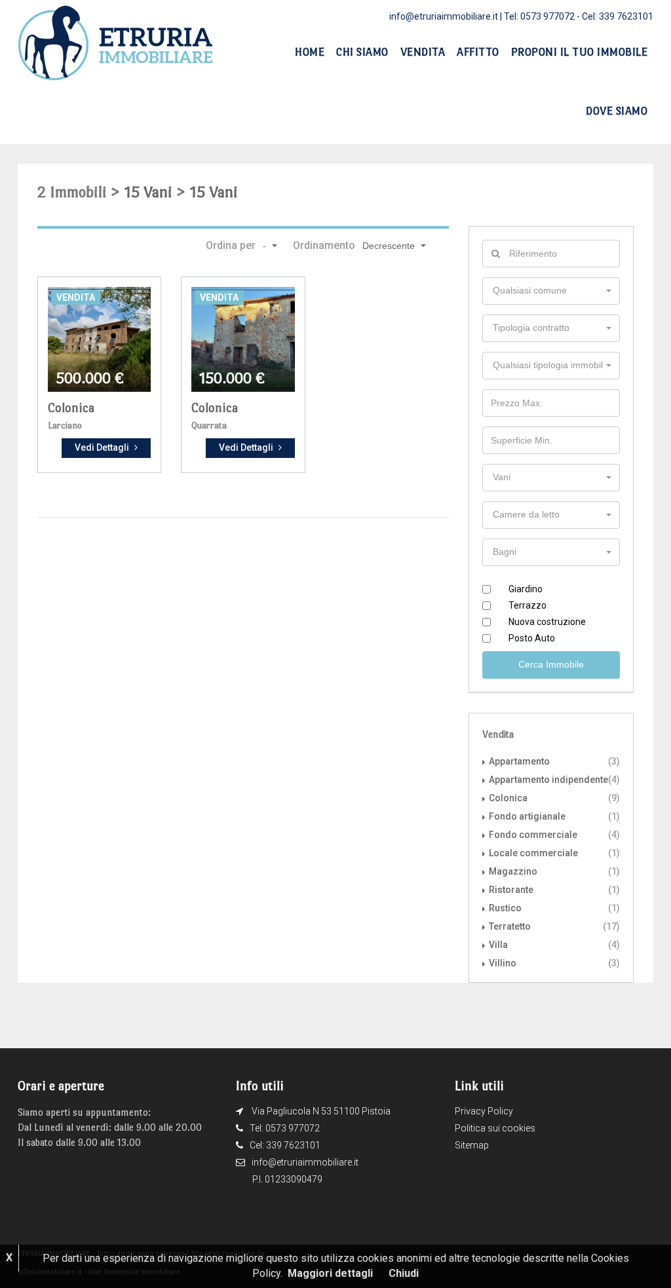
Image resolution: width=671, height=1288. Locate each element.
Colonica (71, 408)
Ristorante (511, 889)
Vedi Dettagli (102, 447)
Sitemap (472, 1145)
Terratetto (510, 926)
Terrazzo (527, 605)
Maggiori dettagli (330, 1273)
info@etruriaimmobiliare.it (443, 16)
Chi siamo (362, 52)
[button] (269, 245)
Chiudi (404, 1273)
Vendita (423, 52)
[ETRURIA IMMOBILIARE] (116, 42)
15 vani (148, 191)
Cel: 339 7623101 (617, 16)
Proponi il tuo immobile (579, 52)
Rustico (505, 908)
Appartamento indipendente (548, 779)
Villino (502, 963)
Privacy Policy (484, 1111)
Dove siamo (616, 111)
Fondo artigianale (527, 816)
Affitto (478, 52)
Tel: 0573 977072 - (543, 16)
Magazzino (513, 871)
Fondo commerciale (533, 834)
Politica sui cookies (495, 1128)
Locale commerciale (533, 853)
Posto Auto (531, 638)
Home (309, 52)
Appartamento (519, 761)
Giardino (525, 589)
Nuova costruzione (547, 621)
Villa (498, 944)
